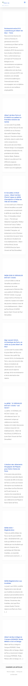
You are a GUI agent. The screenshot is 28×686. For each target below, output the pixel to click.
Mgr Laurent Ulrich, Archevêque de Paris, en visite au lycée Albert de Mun (13, 343)
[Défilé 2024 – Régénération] (14, 517)
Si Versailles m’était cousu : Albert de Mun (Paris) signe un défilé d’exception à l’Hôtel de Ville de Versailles (13, 197)
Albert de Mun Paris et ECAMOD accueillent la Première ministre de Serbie (12, 118)
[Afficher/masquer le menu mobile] (25, 2)
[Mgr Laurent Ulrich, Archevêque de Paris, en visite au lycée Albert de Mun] (14, 330)
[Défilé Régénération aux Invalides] (14, 571)
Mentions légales (11, 671)
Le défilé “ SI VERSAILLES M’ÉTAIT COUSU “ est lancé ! (13, 405)
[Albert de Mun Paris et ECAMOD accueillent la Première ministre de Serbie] (14, 105)
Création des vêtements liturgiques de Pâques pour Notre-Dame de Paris (13, 468)
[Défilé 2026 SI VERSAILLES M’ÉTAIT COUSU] (14, 265)
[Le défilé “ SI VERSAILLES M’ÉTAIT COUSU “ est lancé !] (14, 393)
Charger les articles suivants (14, 667)
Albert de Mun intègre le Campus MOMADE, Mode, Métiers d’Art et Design (13, 639)
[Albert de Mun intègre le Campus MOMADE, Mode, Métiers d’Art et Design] (14, 627)
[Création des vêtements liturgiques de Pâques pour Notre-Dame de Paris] (14, 454)
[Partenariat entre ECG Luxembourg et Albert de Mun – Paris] (14, 18)
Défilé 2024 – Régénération (9, 529)
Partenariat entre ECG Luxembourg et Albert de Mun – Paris (13, 30)
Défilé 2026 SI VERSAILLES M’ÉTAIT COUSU (13, 276)
